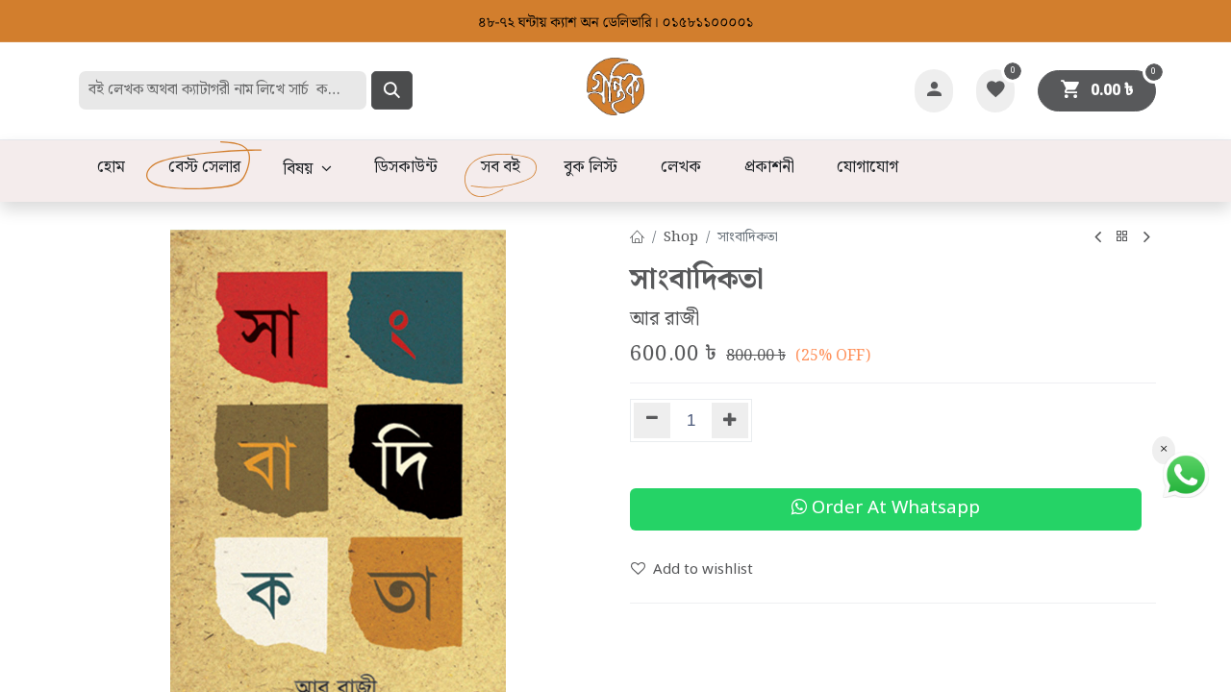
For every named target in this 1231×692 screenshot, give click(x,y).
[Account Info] (934, 90)
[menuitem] (110, 168)
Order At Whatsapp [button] (893, 509)
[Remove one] (652, 420)
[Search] (392, 90)
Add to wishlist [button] (703, 570)
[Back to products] (1122, 238)
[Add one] (730, 420)
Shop (681, 237)
